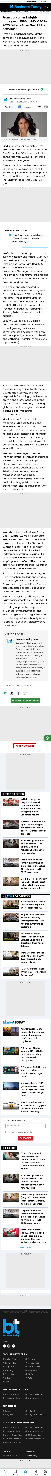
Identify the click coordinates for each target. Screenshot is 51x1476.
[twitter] (13, 1346)
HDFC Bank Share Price (13, 1398)
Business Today (30, 2)
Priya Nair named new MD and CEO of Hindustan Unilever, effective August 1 (27, 238)
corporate (24, 11)
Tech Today (10, 1363)
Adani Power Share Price (36, 1394)
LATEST (10, 1148)
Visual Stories (34, 1366)
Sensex (8, 1411)
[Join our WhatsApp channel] (47, 740)
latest (16, 11)
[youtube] (8, 1346)
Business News (6, 11)
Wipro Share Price (36, 1438)
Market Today (11, 1359)
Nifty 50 (31, 1411)
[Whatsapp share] (5, 693)
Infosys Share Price (13, 1435)
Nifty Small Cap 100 (36, 1414)
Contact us (30, 1452)
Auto (30, 1378)
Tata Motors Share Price (13, 1394)
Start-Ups (9, 1374)
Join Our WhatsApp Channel (23, 89)
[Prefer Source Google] (9, 107)
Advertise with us (10, 1455)
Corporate (9, 1366)
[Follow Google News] (24, 107)
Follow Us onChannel (25, 700)
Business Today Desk (20, 98)
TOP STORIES (14, 794)
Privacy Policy (31, 1455)
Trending (9, 1370)
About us (6, 1452)
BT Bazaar (42, 2)
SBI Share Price (34, 1435)
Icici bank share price (13, 1438)
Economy (32, 1359)
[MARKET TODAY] (14, 1022)
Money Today (34, 1363)
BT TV (30, 1374)
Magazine (32, 1370)
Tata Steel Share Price (36, 1398)
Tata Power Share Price (13, 1442)
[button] (46, 1472)
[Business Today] (26, 7)
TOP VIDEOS (21, 896)
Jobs (7, 1381)
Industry (8, 1378)
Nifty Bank (9, 1414)
